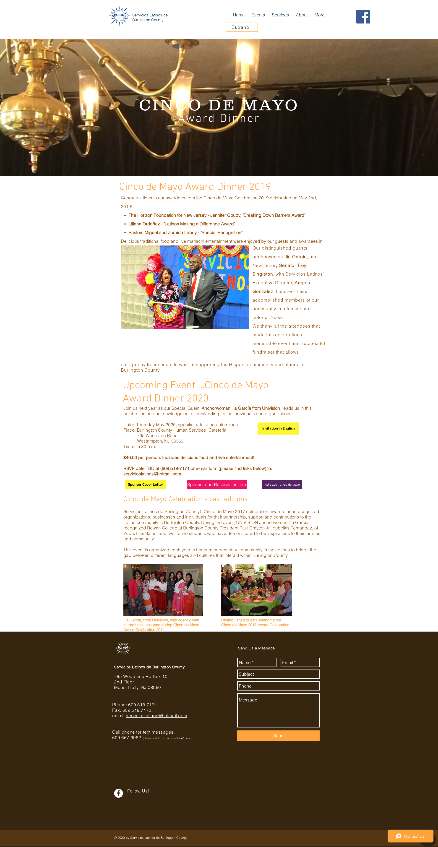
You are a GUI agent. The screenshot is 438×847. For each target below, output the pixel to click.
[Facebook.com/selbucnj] (363, 16)
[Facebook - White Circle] (118, 793)
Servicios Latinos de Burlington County (150, 17)
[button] (185, 287)
